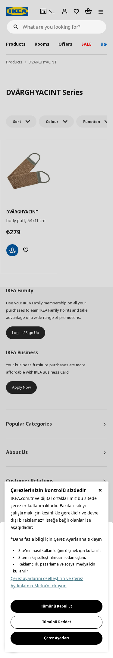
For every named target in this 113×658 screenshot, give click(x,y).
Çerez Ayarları (56, 637)
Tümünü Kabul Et (56, 606)
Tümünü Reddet (56, 621)
